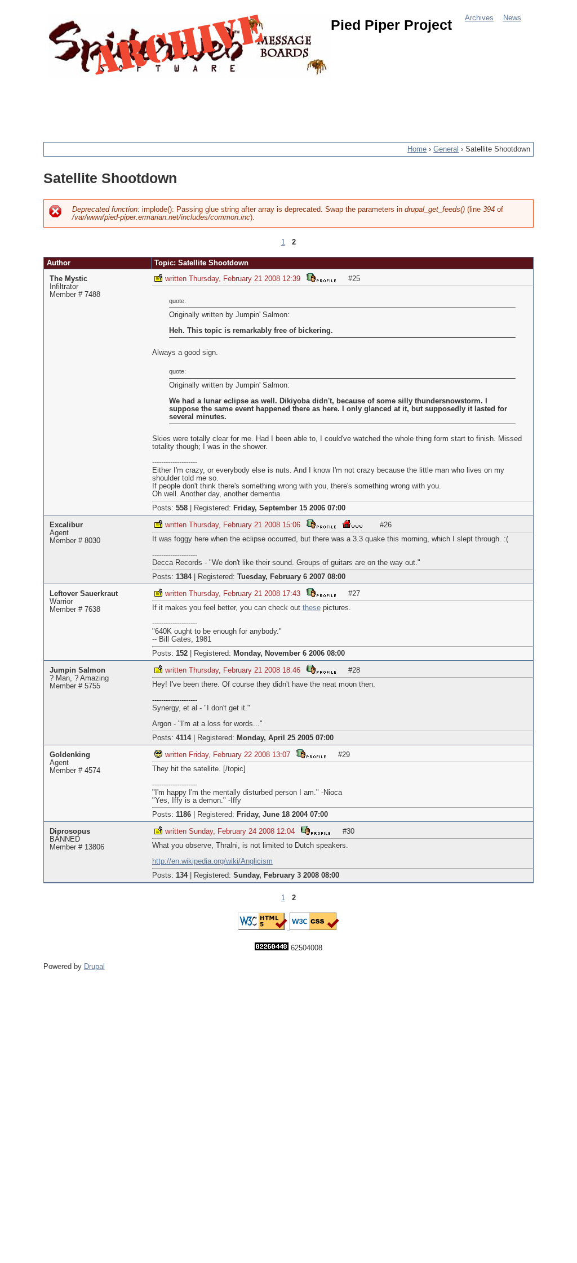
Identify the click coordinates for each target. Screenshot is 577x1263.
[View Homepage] (353, 523)
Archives (479, 18)
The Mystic (68, 279)
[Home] (190, 46)
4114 (183, 738)
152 (182, 653)
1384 (184, 577)
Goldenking (70, 755)
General (446, 149)
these (312, 608)
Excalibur (66, 525)
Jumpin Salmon (77, 670)
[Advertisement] (248, 104)
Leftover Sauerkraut (84, 594)
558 (182, 508)
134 (182, 875)
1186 (183, 815)
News (512, 18)
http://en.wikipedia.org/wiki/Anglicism (212, 861)
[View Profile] (321, 277)
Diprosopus (70, 831)
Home (417, 149)
